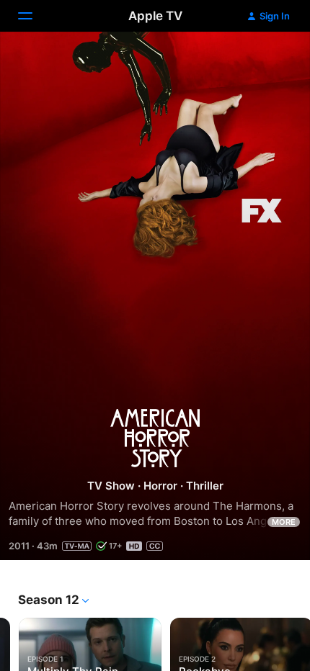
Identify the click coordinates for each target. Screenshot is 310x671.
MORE (284, 522)
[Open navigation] (34, 16)
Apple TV (155, 16)
